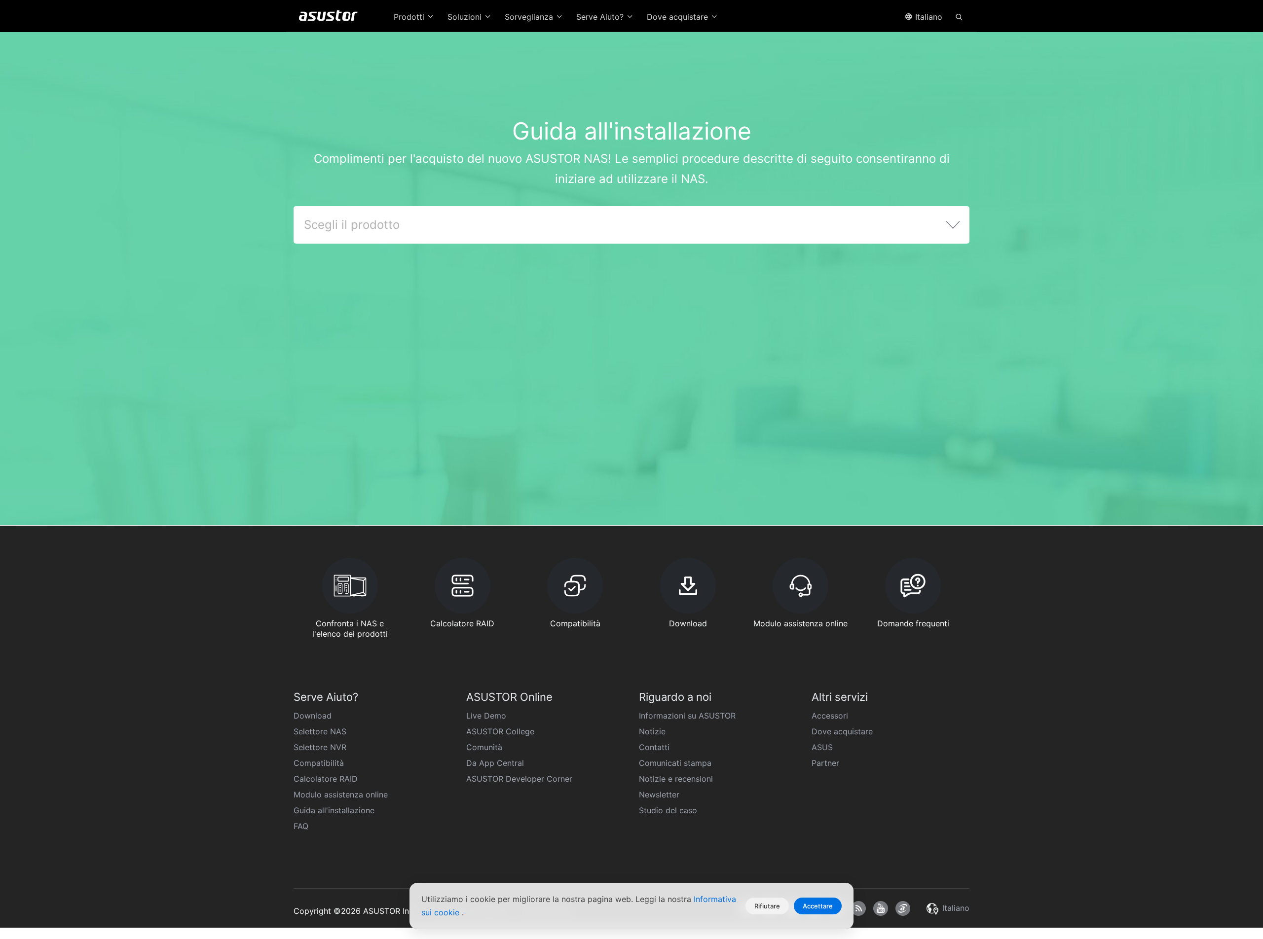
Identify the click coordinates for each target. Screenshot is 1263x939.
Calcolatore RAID (326, 779)
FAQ (301, 826)
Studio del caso (668, 810)
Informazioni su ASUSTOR (687, 716)
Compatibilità (319, 763)
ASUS (822, 747)
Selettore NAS (320, 731)
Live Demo (486, 716)
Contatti (654, 747)
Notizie (652, 731)
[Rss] (858, 908)
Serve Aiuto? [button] (601, 17)
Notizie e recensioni (676, 779)
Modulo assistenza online (341, 794)
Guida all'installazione (334, 810)
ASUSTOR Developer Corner (519, 779)
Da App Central (495, 763)
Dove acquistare (842, 731)
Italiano (927, 17)
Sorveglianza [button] (530, 17)
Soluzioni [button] (465, 17)
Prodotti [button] (410, 17)
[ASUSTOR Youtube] (880, 908)
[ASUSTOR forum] (902, 908)
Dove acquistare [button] (678, 17)
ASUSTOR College (500, 731)
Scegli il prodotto (352, 224)
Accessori (830, 716)
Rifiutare (767, 906)
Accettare (818, 906)
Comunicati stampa (675, 763)
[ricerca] (959, 16)
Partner (825, 763)
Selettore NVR (320, 747)
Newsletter (659, 794)
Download (313, 716)
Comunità (484, 747)
